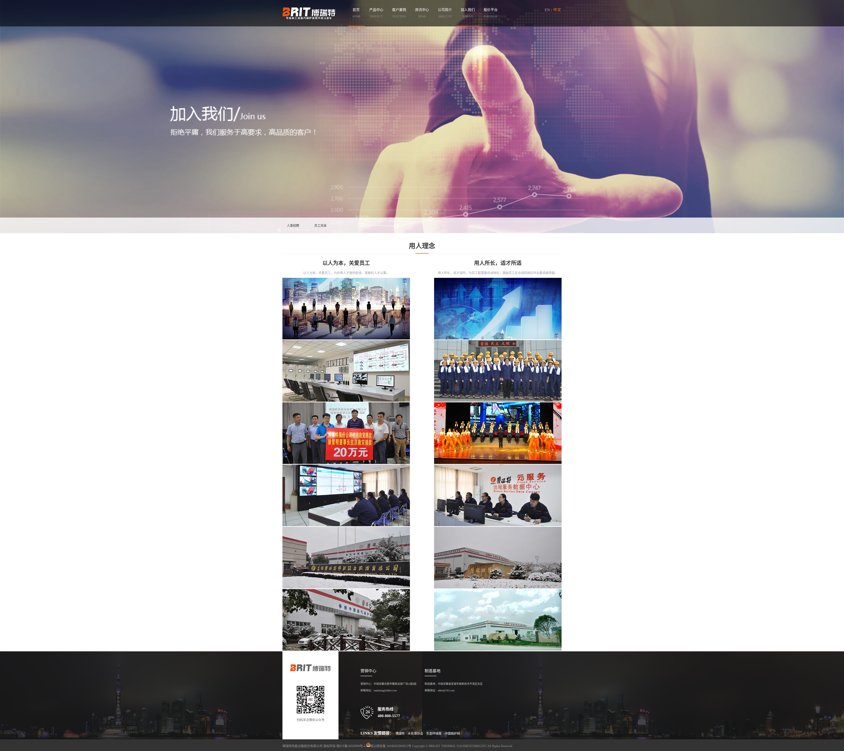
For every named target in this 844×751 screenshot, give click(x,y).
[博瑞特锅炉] (308, 13)
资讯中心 (422, 13)
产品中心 (376, 13)
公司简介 (445, 13)
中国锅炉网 (452, 733)
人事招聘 (293, 225)
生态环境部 (434, 733)
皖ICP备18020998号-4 (351, 746)
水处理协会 (415, 733)
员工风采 (320, 225)
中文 (557, 10)
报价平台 (491, 13)
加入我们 (468, 13)
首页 (356, 13)
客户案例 (399, 13)
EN (547, 10)
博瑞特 (400, 733)
